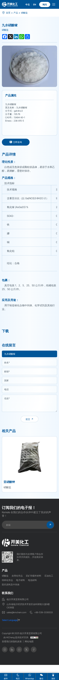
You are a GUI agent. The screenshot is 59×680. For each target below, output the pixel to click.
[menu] (54, 4)
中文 (27, 4)
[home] (15, 542)
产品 (16, 13)
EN (34, 4)
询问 (44, 4)
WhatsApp (29, 678)
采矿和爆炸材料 (33, 575)
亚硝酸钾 (9, 482)
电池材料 (32, 580)
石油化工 (48, 575)
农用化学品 (17, 575)
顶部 (53, 678)
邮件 (6, 678)
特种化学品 (7, 580)
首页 (8, 13)
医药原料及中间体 (11, 584)
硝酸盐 (24, 13)
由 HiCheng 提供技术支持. (16, 637)
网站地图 (29, 641)
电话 (18, 678)
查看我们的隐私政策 (12, 641)
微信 (41, 678)
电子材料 (20, 580)
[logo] (10, 4)
